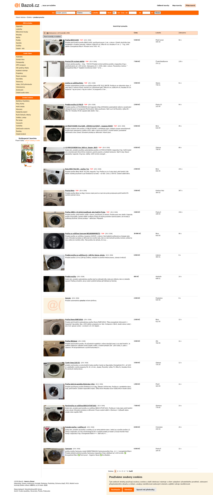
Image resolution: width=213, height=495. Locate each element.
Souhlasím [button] (115, 490)
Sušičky (18, 46)
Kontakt (37, 483)
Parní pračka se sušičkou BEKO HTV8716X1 (80, 406)
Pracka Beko (69, 190)
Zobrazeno (182, 33)
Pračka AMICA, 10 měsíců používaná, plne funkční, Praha (85, 212)
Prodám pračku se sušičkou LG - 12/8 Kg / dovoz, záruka (85, 255)
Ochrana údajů (60, 483)
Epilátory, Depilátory (22, 101)
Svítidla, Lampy (21, 117)
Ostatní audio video (22, 93)
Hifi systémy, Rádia (22, 68)
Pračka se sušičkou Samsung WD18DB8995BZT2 (82, 233)
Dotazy (24, 483)
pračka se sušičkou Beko (74, 83)
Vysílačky (19, 126)
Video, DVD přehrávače (24, 84)
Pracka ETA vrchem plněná (74, 61)
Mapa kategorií (19, 489)
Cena (136, 33)
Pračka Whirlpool (71, 341)
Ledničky (19, 29)
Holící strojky (20, 106)
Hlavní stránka (21, 17)
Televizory (19, 82)
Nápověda (17, 483)
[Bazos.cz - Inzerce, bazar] (27, 7)
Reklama (44, 483)
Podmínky (51, 483)
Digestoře (19, 26)
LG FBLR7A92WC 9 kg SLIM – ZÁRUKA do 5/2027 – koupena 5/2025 (89, 126)
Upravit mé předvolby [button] (145, 490)
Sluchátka (19, 79)
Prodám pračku (70, 276)
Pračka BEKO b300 (72, 40)
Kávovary (19, 109)
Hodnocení (31, 483)
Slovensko (33, 491)
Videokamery (20, 87)
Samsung (68, 449)
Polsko (40, 491)
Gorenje (68, 298)
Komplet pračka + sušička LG (75, 427)
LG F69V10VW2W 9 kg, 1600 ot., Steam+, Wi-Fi (81, 147)
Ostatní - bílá (20, 48)
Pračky (18, 40)
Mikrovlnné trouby (22, 32)
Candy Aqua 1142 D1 (72, 363)
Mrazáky (19, 35)
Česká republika (24, 491)
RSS (67, 483)
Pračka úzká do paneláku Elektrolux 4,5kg (80, 384)
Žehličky (19, 131)
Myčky (18, 37)
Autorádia (19, 57)
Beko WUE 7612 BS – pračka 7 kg (77, 169)
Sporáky (19, 43)
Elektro (29, 17)
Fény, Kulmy (20, 104)
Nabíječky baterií (21, 112)
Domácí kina (20, 59)
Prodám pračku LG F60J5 (74, 104)
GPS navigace (21, 65)
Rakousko (46, 491)
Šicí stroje (19, 120)
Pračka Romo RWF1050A (74, 319)
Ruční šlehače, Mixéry (23, 115)
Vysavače (19, 123)
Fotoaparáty (20, 62)
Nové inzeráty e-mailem (52, 36)
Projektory (19, 73)
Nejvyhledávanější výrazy (33, 489)
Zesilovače (19, 90)
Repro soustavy (21, 76)
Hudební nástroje (22, 70)
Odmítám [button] (128, 490)
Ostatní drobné (21, 134)
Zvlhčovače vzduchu (23, 128)
